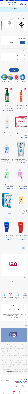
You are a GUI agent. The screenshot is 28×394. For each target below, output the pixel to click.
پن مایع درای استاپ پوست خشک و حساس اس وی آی (7, 160)
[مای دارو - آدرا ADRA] (22, 25)
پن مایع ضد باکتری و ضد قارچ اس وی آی (21, 210)
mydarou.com (4, 382)
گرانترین (11, 42)
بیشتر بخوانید (9, 371)
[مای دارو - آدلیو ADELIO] (9, 24)
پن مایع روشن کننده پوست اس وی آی (22, 185)
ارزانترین (16, 42)
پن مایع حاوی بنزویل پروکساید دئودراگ (8, 132)
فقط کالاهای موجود (19, 55)
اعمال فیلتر (14, 70)
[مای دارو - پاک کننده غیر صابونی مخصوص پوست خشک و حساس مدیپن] (21, 122)
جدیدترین (22, 42)
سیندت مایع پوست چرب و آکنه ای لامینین (7, 236)
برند (23, 63)
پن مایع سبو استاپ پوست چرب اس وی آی (7, 185)
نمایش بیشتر (14, 281)
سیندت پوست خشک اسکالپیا (8, 210)
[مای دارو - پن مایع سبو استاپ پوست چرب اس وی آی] (7, 175)
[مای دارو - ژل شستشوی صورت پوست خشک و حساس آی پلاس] (21, 149)
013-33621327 (11, 3)
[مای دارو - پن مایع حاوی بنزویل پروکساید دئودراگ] (7, 122)
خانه (26, 14)
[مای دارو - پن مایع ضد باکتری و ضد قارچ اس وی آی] (21, 200)
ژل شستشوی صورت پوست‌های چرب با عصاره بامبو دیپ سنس (7, 106)
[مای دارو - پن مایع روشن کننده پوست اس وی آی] (21, 175)
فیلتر (23, 50)
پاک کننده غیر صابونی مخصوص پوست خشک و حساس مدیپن (21, 133)
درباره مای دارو (23, 325)
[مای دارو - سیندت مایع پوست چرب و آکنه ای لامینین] (7, 226)
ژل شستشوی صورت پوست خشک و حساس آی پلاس (21, 160)
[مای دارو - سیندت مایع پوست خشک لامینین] (21, 226)
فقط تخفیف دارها (20, 59)
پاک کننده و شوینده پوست (14, 14)
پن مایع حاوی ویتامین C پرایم (21, 105)
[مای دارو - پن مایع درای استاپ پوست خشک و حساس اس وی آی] (7, 149)
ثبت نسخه (11, 4)
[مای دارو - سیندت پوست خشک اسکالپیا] (7, 200)
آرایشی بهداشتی (21, 14)
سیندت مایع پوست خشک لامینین (21, 236)
